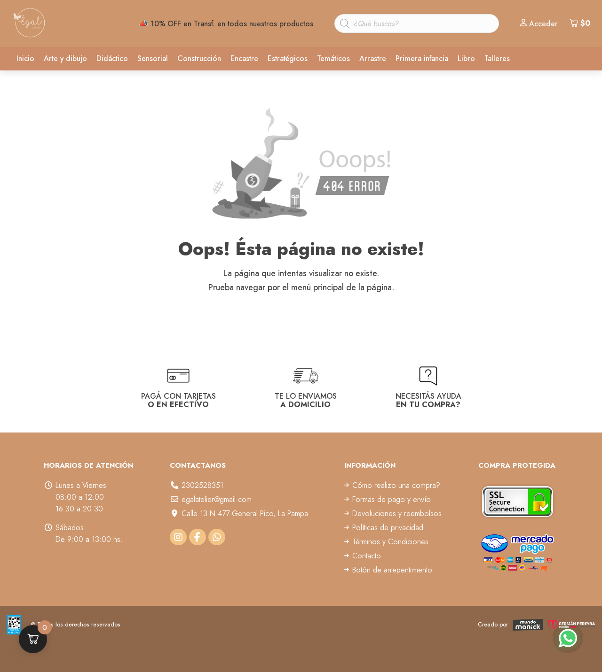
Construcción (199, 58)
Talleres (497, 58)
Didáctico (112, 58)
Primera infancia (422, 58)
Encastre (244, 58)
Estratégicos (288, 58)
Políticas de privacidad (387, 527)
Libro (466, 58)
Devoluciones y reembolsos (397, 513)
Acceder (543, 23)
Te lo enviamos (306, 400)
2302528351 (202, 485)
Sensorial (152, 58)
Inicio (25, 58)
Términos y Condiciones (390, 541)
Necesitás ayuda (428, 400)
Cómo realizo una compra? (396, 485)
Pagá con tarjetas (178, 400)
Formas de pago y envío (391, 499)
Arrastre (372, 58)
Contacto (366, 555)
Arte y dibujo (65, 58)
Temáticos (333, 58)
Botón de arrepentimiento (392, 569)
